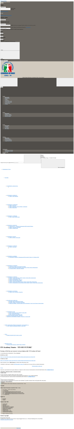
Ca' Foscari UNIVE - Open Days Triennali (16, 268)
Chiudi (2, 33)
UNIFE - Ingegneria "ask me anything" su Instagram (18, 206)
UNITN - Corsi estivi (12, 246)
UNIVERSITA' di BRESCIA (12, 195)
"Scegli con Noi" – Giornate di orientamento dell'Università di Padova (21, 226)
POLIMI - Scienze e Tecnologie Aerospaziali (16, 302)
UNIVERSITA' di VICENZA (12, 291)
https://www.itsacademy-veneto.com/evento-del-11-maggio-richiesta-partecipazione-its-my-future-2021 (17, 360)
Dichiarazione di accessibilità (8, 407)
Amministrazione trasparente (7, 411)
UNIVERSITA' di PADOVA (12, 225)
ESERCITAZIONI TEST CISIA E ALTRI (14, 335)
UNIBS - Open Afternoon (13, 196)
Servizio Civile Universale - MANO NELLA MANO (16, 344)
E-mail (12, 25)
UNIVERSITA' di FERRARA (12, 204)
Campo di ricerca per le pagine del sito (7, 162)
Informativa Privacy (6, 405)
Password (12, 9)
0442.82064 (6, 390)
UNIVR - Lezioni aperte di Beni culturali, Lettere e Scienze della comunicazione (23, 281)
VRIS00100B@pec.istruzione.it (14, 393)
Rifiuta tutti (9, 371)
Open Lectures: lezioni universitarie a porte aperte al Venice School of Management (23, 267)
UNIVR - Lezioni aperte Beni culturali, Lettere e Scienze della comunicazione (22, 277)
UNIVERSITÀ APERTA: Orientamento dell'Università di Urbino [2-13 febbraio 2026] (24, 257)
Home (42, 155)
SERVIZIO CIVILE (8, 343)
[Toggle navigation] (9, 82)
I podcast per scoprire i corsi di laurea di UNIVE (17, 266)
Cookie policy (5, 403)
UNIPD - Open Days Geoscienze (15, 227)
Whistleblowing (5, 409)
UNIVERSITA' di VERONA (12, 276)
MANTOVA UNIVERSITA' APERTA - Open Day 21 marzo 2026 (18, 316)
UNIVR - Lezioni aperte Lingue (14, 278)
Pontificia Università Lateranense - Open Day (15, 315)
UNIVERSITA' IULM (11, 311)
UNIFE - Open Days (12, 205)
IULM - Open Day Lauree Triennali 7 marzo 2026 (17, 312)
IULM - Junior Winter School (14, 313)
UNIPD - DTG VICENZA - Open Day (16, 292)
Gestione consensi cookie (7, 410)
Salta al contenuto (3, 0)
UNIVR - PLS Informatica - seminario (15, 279)
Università (7, 177)
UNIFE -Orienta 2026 (13, 207)
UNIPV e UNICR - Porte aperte (14, 237)
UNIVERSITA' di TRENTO (12, 245)
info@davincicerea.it (13, 391)
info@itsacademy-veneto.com (19, 364)
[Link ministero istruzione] (5, 1)
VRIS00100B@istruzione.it (14, 392)
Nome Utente (13, 8)
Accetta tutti (17, 371)
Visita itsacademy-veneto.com (37, 366)
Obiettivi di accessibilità (7, 408)
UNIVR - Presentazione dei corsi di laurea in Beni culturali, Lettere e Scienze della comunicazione (26, 282)
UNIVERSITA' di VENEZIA (12, 265)
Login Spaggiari (28, 27)
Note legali (4, 404)
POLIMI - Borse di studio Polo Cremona (16, 301)
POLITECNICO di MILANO (12, 300)
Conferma (5, 60)
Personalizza (3, 371)
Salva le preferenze (9, 381)
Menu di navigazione (61, 167)
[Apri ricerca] (65, 82)
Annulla (2, 60)
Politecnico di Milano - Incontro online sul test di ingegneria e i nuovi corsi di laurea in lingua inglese (26, 303)
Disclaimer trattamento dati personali (6, 419)
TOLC (6, 334)
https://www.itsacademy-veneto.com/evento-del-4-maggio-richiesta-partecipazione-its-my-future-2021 (17, 356)
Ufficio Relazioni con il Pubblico (8, 406)
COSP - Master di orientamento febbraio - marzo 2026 (16, 325)
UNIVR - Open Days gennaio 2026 (15, 280)
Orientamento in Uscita (7, 169)
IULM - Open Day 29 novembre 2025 (15, 314)
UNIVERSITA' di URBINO (12, 256)
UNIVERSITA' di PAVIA (11, 236)
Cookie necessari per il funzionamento (7, 379)
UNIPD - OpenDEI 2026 (13, 228)
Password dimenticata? (4, 11)
